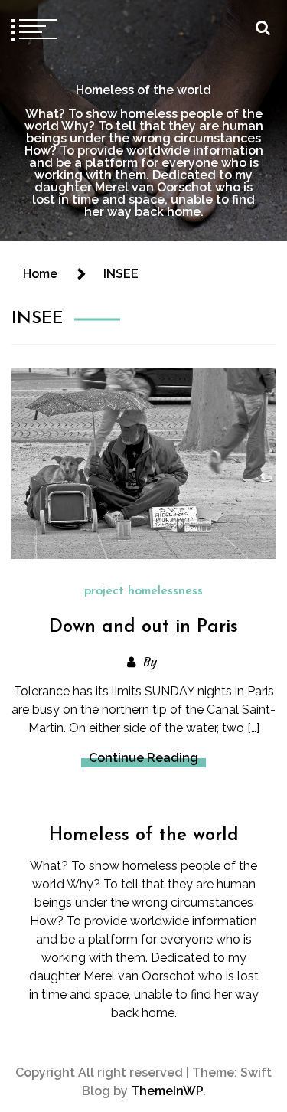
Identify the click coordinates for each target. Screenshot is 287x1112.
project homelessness (143, 591)
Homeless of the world (143, 90)
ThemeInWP (167, 1091)
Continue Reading (143, 758)
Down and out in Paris (143, 627)
